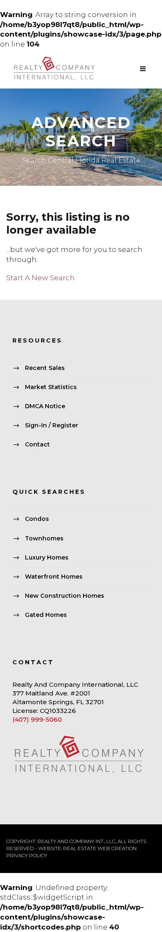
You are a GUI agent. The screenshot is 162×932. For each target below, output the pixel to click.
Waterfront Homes (54, 576)
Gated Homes (46, 615)
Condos (37, 519)
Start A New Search (40, 278)
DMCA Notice (45, 406)
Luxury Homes (47, 557)
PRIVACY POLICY (26, 855)
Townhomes (44, 538)
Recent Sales (45, 368)
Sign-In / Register (51, 425)
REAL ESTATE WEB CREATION (100, 848)
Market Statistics (51, 387)
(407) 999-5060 (37, 719)
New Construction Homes (64, 595)
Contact (37, 445)
